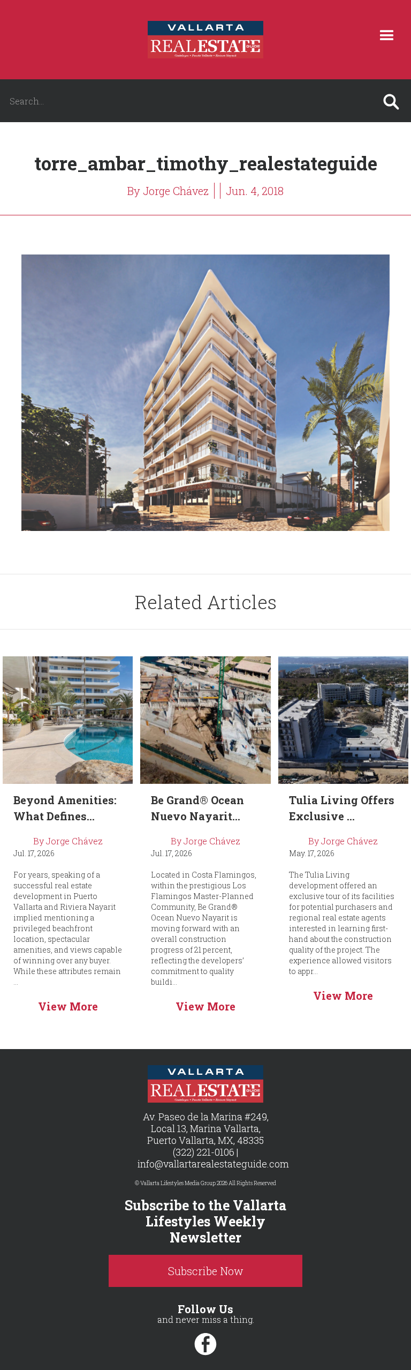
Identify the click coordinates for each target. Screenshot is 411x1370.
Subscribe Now (205, 1271)
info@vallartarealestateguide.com (213, 1163)
